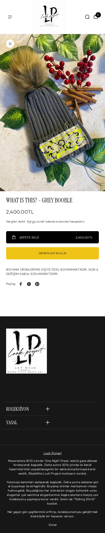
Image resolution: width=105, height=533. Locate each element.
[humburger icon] (10, 17)
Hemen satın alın (53, 253)
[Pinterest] (37, 284)
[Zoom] (10, 44)
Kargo (31, 221)
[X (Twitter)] (29, 284)
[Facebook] (21, 284)
